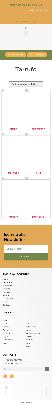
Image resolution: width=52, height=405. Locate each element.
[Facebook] (5, 376)
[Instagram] (12, 376)
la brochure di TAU (26, 21)
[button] (26, 33)
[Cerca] (47, 369)
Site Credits (26, 402)
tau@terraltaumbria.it (39, 10)
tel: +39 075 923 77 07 (26, 4)
